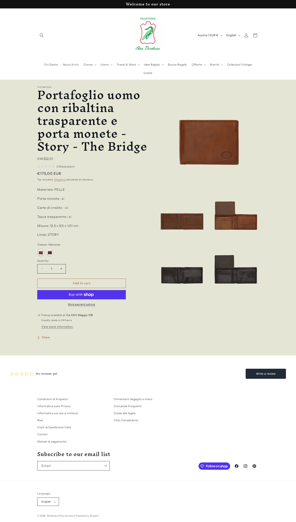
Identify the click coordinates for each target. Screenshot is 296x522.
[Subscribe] (105, 466)
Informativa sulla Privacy (54, 406)
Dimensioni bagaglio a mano (133, 399)
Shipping (59, 179)
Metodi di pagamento (51, 441)
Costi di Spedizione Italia (54, 427)
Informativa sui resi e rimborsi (57, 413)
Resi (40, 420)
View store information (57, 326)
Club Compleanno (126, 420)
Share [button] (46, 337)
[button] (41, 35)
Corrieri (42, 434)
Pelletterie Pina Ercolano (61, 516)
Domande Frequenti (127, 406)
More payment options (81, 304)
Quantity (43, 260)
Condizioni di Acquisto (52, 399)
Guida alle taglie (125, 413)
